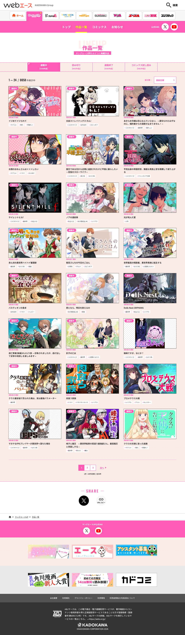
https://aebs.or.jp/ (97, 618)
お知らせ (117, 27)
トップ (66, 27)
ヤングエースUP (21, 517)
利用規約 (66, 598)
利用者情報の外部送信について (122, 598)
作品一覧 (81, 27)
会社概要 (53, 598)
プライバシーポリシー (83, 598)
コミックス (99, 27)
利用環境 (101, 598)
